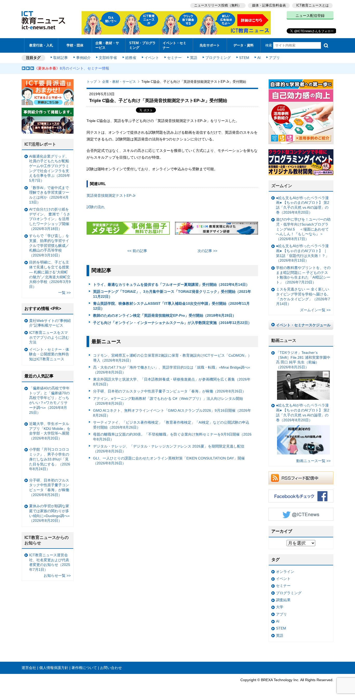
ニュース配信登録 (310, 15)
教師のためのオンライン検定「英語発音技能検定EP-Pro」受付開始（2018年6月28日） (164, 315)
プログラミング (218, 58)
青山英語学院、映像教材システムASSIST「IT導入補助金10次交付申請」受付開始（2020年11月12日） (171, 305)
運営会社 (29, 668)
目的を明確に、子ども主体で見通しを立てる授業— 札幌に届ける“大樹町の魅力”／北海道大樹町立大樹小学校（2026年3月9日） (50, 274)
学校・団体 (75, 45)
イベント (151, 58)
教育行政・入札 (41, 45)
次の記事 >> (207, 251)
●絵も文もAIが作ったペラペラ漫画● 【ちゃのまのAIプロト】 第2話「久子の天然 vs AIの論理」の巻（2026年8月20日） (302, 205)
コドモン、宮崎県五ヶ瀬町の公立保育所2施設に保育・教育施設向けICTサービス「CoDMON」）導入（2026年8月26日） (172, 357)
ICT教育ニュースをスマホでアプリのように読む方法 (49, 337)
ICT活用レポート (40, 144)
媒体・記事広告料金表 (269, 5)
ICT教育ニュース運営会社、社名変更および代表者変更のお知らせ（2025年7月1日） (49, 562)
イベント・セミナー (174, 45)
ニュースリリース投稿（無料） (217, 5)
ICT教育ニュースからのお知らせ (46, 540)
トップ (92, 82)
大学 (279, 607)
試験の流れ (96, 207)
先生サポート (210, 45)
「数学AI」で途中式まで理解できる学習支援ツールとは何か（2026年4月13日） (49, 195)
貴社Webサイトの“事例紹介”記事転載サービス (50, 323)
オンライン (285, 572)
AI (259, 58)
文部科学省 (108, 58)
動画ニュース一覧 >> (313, 461)
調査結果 (283, 600)
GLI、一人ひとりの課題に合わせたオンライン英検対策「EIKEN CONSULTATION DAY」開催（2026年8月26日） (169, 460)
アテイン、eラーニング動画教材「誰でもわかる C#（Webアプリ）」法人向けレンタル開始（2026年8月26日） (168, 400)
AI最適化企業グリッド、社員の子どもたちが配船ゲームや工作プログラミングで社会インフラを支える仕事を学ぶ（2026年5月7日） (49, 168)
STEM (244, 58)
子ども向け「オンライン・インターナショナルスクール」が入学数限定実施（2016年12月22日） (172, 323)
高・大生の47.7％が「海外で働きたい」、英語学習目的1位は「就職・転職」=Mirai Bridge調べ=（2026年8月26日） (171, 369)
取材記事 (60, 58)
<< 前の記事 (137, 251)
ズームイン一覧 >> (315, 310)
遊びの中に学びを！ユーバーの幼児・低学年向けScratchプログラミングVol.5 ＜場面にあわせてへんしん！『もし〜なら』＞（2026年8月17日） (303, 229)
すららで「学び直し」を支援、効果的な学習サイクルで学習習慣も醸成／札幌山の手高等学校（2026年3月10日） (49, 245)
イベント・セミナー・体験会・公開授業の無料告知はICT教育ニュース (49, 354)
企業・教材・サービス (107, 45)
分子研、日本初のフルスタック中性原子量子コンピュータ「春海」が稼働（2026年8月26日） (169, 391)
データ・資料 (243, 45)
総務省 (130, 58)
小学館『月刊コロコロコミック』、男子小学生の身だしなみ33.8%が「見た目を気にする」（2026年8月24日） (49, 459)
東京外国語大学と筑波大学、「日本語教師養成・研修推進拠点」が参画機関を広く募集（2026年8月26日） (172, 381)
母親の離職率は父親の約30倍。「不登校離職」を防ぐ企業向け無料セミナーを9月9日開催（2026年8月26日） (172, 436)
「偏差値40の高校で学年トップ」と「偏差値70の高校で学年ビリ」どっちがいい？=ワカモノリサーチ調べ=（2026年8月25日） (49, 400)
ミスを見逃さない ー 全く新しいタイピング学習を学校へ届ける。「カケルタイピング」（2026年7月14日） (303, 296)
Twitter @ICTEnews (300, 514)
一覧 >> (64, 292)
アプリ (274, 58)
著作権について (84, 668)
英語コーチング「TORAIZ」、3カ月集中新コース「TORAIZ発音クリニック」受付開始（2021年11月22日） (172, 294)
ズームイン (281, 186)
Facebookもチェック (300, 496)
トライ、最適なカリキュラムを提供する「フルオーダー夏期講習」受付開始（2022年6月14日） (171, 284)
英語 (193, 58)
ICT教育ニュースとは (312, 5)
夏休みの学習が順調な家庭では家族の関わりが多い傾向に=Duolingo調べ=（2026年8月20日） (49, 513)
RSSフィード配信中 (300, 477)
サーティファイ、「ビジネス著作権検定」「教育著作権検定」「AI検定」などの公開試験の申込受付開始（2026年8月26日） (171, 424)
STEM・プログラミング (142, 45)
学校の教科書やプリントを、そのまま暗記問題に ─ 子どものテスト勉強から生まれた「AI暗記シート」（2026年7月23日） (303, 275)
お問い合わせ (111, 668)
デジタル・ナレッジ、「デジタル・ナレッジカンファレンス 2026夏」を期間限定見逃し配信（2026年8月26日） (168, 448)
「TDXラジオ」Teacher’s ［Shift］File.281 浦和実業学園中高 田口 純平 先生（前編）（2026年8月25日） (303, 359)
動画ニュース (283, 340)
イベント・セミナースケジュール (303, 325)
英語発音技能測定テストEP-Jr (111, 195)
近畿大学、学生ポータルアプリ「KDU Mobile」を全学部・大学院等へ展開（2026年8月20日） (49, 431)
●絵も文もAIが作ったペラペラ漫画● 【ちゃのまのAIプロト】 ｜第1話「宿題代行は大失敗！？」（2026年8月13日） (302, 253)
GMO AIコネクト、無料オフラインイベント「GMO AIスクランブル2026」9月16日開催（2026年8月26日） (172, 412)
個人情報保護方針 (53, 668)
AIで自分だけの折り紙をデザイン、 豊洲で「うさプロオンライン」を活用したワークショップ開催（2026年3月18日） (49, 219)
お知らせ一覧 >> (57, 575)
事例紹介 (83, 58)
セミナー (174, 58)
